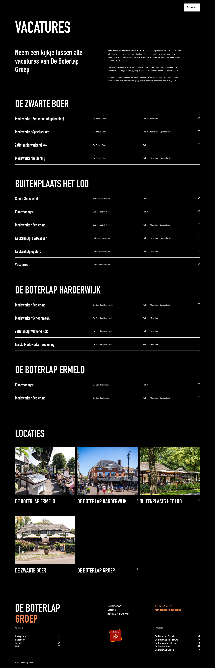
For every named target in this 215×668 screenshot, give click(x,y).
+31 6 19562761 (163, 606)
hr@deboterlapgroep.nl (168, 609)
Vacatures (192, 7)
